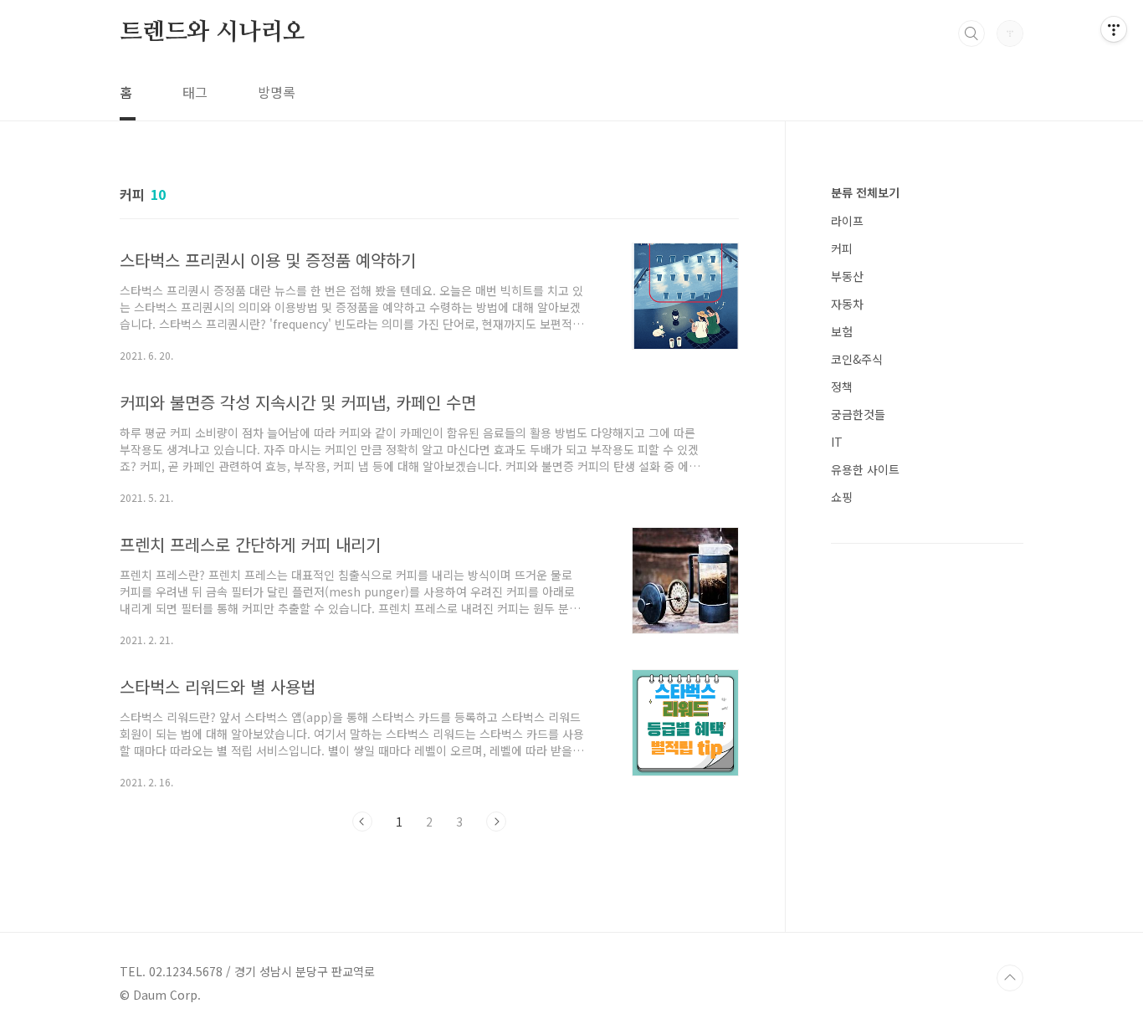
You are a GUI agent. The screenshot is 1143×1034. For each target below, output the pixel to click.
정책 (842, 386)
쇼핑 (842, 497)
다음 (496, 821)
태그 (195, 92)
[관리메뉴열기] (1113, 29)
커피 (842, 248)
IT (837, 441)
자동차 (847, 303)
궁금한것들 (858, 414)
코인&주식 (857, 359)
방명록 (276, 92)
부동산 (847, 276)
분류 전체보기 (865, 192)
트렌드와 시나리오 (212, 32)
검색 (971, 33)
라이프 (847, 220)
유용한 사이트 (865, 469)
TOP (1010, 978)
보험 (842, 331)
